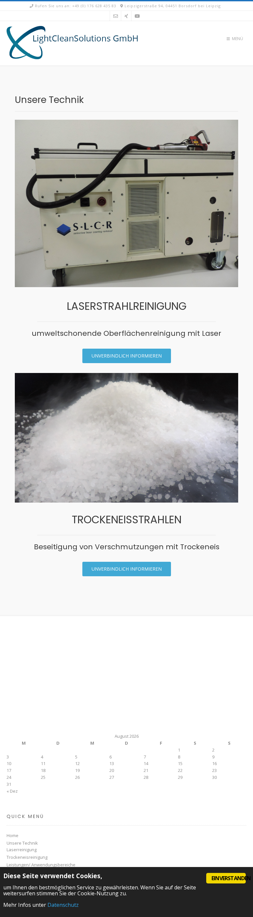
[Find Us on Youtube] (137, 16)
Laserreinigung (22, 850)
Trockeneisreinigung (27, 857)
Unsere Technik (22, 843)
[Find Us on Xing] (126, 16)
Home (12, 835)
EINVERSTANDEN (228, 878)
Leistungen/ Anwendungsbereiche (41, 865)
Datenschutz (63, 904)
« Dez (12, 791)
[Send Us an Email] (115, 16)
